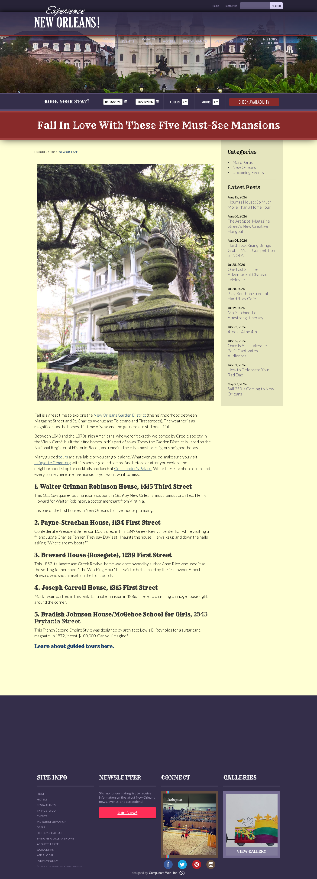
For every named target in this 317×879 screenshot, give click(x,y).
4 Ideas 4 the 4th (242, 331)
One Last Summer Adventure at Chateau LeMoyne (247, 274)
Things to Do (107, 41)
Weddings (223, 41)
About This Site (48, 844)
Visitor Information (52, 821)
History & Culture (270, 41)
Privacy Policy (47, 861)
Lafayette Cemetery (52, 462)
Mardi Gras (242, 162)
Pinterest (196, 864)
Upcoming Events (248, 172)
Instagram (211, 864)
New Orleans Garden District (120, 415)
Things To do (46, 810)
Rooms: (206, 101)
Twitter (182, 864)
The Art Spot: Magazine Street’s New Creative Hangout (249, 226)
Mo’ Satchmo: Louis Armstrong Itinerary (245, 315)
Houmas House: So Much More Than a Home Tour (250, 204)
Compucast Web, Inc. (163, 873)
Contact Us (231, 5)
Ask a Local (45, 855)
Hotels (169, 41)
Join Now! (127, 812)
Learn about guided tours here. (74, 646)
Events (127, 41)
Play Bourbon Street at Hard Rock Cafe (248, 296)
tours (63, 456)
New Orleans (68, 152)
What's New (148, 41)
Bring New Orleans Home (55, 838)
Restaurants (195, 41)
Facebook (168, 864)
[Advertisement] (158, 734)
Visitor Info (246, 41)
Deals (41, 827)
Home (216, 5)
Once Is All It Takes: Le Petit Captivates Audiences (247, 350)
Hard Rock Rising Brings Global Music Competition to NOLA (251, 250)
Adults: (175, 101)
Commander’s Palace (133, 468)
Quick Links (45, 849)
